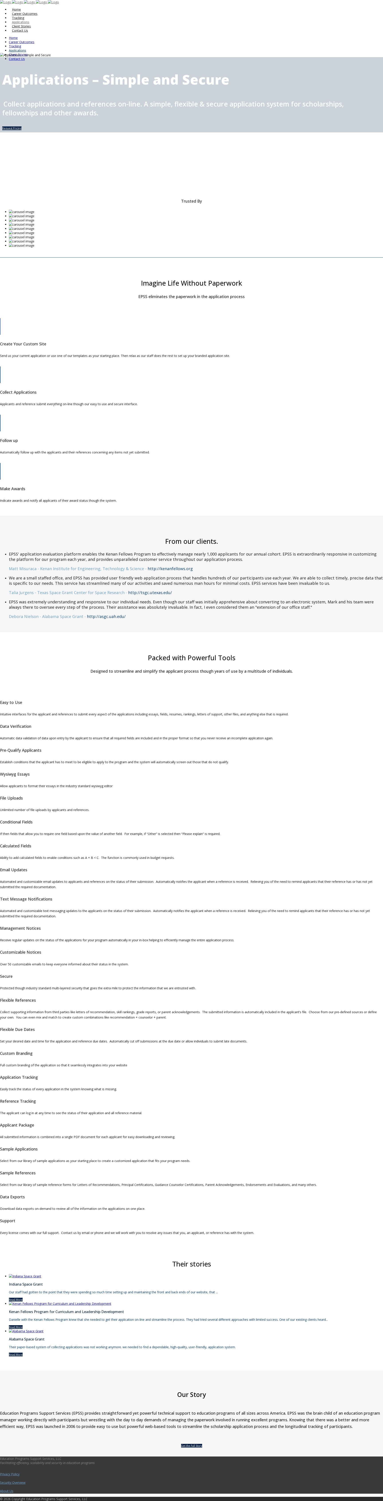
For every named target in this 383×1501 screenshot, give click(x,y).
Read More (16, 1300)
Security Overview (12, 1482)
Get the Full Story (191, 1446)
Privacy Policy (10, 1474)
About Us (6, 1491)
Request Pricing (11, 128)
